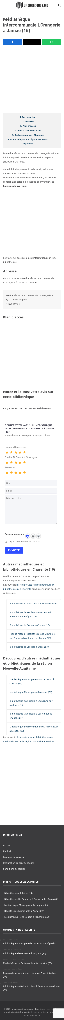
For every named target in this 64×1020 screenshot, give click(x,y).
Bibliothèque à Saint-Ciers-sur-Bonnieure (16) (33, 603)
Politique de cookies (13, 856)
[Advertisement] (32, 81)
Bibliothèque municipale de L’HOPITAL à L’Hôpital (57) (30, 943)
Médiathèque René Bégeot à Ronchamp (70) (27, 916)
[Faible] (11, 452)
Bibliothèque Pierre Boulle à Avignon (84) (24, 953)
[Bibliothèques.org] (32, 5)
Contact (7, 851)
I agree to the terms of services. (24, 541)
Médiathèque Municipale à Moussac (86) (30, 692)
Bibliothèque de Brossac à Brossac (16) (29, 646)
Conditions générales (14, 868)
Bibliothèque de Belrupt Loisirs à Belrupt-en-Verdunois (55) (31, 988)
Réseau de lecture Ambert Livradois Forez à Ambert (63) (30, 975)
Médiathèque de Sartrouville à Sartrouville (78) (27, 963)
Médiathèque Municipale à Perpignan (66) (26, 905)
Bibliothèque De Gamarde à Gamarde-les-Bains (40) (31, 899)
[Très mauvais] (7, 452)
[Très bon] (20, 452)
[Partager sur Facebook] (12, 42)
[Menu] (5, 5)
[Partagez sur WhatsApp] (51, 42)
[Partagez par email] (32, 42)
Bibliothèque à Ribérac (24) (18, 893)
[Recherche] (59, 5)
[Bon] (16, 452)
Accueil (7, 845)
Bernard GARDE (10, 969)
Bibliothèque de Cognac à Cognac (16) (29, 625)
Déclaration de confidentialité (18, 862)
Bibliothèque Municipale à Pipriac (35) (24, 910)
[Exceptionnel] (24, 452)
